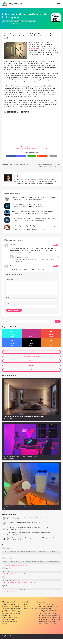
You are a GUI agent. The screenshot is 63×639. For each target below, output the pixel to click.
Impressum (27, 606)
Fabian (32, 206)
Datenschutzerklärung (30, 608)
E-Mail (8, 303)
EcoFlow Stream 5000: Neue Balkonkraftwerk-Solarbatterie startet (48, 623)
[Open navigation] (58, 4)
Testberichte (31, 352)
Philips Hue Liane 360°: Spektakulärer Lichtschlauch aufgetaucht (24, 416)
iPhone (31, 48)
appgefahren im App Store (32, 356)
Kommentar (10, 279)
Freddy (23, 21)
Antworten (55, 244)
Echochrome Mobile (42, 148)
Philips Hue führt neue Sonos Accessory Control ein (19, 506)
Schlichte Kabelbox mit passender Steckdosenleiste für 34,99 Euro (24, 522)
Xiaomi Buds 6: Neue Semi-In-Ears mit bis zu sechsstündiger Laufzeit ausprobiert (28, 517)
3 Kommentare (31, 21)
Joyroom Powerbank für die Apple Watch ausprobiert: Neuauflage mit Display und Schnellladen (31, 538)
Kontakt (31, 365)
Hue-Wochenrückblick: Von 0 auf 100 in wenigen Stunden (21, 456)
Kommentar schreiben (42, 213)
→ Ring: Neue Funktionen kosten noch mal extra (13, 591)
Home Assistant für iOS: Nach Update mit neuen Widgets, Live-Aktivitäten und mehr (48, 606)
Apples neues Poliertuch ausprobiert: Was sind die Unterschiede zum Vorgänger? (28, 527)
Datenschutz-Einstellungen (54, 637)
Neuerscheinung (38, 147)
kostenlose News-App (8, 621)
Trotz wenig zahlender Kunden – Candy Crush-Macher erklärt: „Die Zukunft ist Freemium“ (48, 165)
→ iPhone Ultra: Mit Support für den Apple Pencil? (13, 573)
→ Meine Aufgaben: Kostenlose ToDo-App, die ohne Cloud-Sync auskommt (19, 582)
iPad (35, 48)
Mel (31, 199)
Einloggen (31, 361)
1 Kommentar (38, 199)
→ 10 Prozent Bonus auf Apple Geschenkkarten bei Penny (15, 565)
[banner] (12, 4)
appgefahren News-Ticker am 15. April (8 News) (15, 164)
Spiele (31, 147)
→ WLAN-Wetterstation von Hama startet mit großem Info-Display (17, 555)
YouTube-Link (13, 107)
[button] (11, 156)
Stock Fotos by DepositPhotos (38, 637)
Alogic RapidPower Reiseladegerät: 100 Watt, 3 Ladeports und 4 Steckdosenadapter (28, 532)
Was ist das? (21, 24)
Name (8, 297)
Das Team (31, 370)
